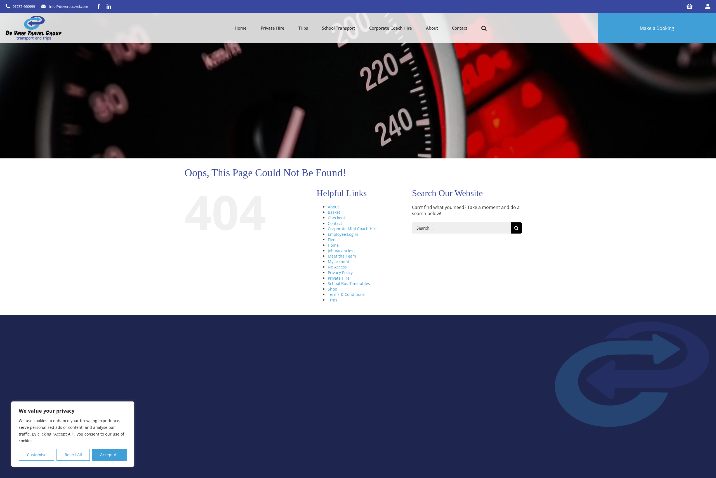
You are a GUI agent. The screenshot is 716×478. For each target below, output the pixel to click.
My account (338, 261)
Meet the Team (342, 256)
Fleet (332, 239)
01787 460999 (24, 6)
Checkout (336, 217)
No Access (337, 267)
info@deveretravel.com (68, 6)
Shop (332, 289)
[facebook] (98, 6)
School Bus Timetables (349, 283)
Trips (332, 300)
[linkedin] (109, 6)
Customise (36, 454)
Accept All (109, 454)
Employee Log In (343, 234)
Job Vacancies (340, 250)
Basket (334, 212)
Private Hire (339, 278)
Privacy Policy (340, 272)
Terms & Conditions (346, 294)
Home (333, 245)
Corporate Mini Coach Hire (353, 228)
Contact (335, 223)
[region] (72, 434)
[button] (484, 28)
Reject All (73, 454)
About (333, 207)
